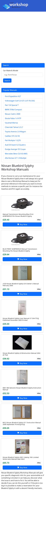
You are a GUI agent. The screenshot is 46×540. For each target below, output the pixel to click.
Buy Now (23, 224)
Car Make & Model (10, 70)
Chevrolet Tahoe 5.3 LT (14, 127)
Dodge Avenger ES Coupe (15, 149)
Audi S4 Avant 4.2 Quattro (15, 145)
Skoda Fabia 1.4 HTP (13, 118)
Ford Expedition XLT (13, 96)
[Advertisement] (23, 37)
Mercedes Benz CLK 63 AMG (16, 153)
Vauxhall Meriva (11, 123)
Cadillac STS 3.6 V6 (12, 136)
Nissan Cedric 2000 (12, 114)
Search (7, 80)
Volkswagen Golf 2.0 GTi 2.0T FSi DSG (20, 101)
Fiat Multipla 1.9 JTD (13, 140)
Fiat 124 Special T (12, 105)
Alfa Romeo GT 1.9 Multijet (15, 158)
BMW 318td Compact (13, 109)
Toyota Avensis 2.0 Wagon (15, 131)
